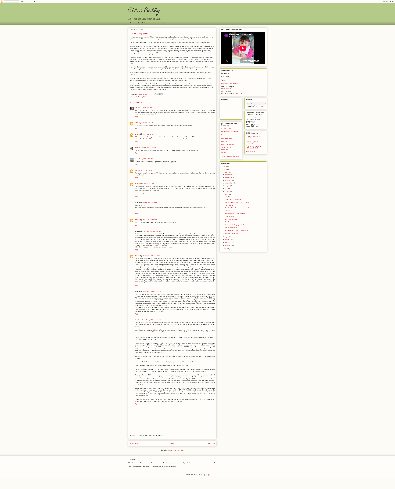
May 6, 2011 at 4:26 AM (150, 202)
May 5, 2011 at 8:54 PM (145, 170)
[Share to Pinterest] (161, 94)
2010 (225, 249)
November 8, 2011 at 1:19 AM (152, 291)
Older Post (211, 443)
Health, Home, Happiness (229, 131)
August (227, 186)
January (228, 245)
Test (136, 170)
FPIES (140, 97)
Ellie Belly (144, 10)
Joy (136, 107)
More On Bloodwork (231, 219)
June (227, 191)
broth (136, 97)
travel (149, 97)
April (227, 237)
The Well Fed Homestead (229, 153)
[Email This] (154, 94)
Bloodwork (228, 222)
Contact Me (164, 23)
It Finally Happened (231, 233)
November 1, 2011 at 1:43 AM (152, 231)
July (226, 188)
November (229, 177)
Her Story (154, 23)
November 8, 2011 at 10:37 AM (151, 320)
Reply (136, 116)
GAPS (145, 97)
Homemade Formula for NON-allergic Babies (254, 147)
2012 (225, 169)
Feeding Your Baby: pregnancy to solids (252, 142)
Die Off (227, 197)
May (227, 194)
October (228, 180)
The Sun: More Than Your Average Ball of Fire (240, 208)
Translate (261, 106)
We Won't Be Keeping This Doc (235, 225)
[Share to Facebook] (160, 94)
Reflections (228, 211)
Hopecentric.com (226, 88)
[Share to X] (158, 94)
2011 (225, 172)
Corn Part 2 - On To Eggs (233, 199)
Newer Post (134, 443)
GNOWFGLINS (238, 93)
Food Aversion (229, 205)
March (227, 239)
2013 (225, 166)
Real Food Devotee (227, 144)
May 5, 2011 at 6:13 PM (145, 107)
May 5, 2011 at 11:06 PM (146, 183)
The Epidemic (250, 151)
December (229, 174)
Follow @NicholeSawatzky (229, 83)
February (228, 242)
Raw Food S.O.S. (227, 141)
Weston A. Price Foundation (230, 156)
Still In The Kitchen (231, 227)
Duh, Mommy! (229, 216)
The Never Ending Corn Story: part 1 (237, 202)
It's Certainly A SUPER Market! (235, 213)
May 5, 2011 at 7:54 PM (149, 147)
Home (132, 23)
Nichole (137, 134)
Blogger (208, 475)
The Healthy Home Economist (227, 148)
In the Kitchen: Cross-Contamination (237, 230)
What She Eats (142, 23)
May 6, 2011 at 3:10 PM (150, 219)
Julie (136, 123)
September (229, 183)
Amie (136, 159)
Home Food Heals (227, 135)
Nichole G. (138, 147)
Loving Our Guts (226, 138)
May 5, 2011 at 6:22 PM (145, 123)
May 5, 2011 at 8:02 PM (146, 159)
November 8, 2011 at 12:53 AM (152, 256)
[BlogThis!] (156, 94)
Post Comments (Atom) (176, 450)
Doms (136, 183)
